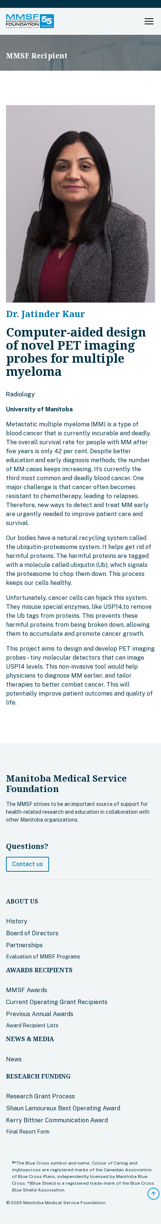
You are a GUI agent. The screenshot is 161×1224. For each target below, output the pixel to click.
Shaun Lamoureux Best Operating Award (63, 1108)
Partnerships (24, 945)
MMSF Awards (26, 990)
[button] (149, 21)
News (14, 1059)
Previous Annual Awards (39, 1014)
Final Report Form (27, 1132)
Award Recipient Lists (32, 1025)
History (16, 921)
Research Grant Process (40, 1096)
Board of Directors (32, 933)
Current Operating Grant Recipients (56, 1002)
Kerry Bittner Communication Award (57, 1120)
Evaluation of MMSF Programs (43, 957)
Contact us (27, 864)
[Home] (30, 21)
